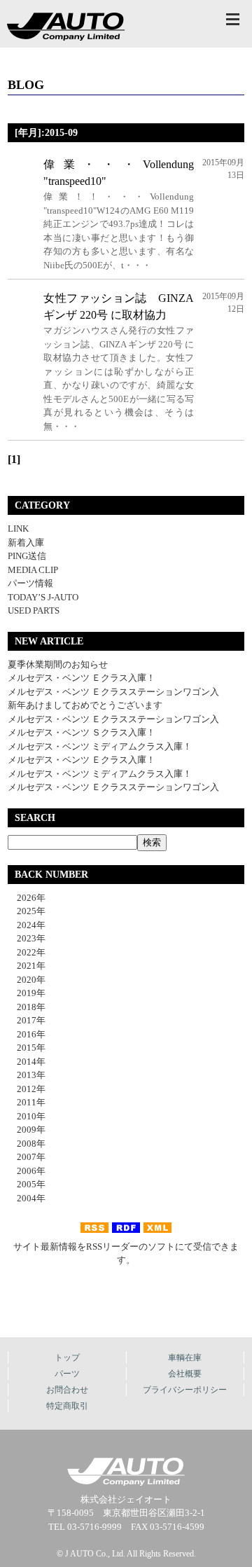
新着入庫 (26, 542)
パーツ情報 (30, 583)
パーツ (67, 1374)
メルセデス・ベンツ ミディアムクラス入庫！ (100, 746)
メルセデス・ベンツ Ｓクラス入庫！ (81, 732)
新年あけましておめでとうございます (85, 705)
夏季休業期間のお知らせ (58, 664)
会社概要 (185, 1374)
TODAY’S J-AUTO (43, 597)
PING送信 (27, 556)
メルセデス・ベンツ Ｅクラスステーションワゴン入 (113, 691)
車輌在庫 (185, 1357)
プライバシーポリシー (185, 1390)
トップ (67, 1357)
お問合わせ (67, 1390)
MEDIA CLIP (33, 570)
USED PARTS (33, 610)
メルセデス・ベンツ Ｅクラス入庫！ (81, 677)
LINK (18, 528)
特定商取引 (67, 1406)
